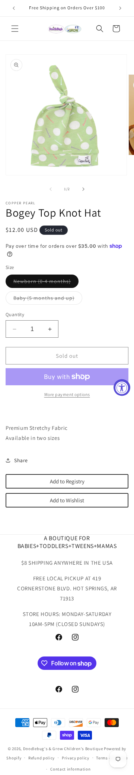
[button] (15, 28)
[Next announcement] (120, 8)
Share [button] (21, 460)
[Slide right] (83, 189)
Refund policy (41, 758)
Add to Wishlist (67, 500)
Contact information (70, 769)
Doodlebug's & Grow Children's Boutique (63, 748)
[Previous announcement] (14, 8)
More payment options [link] (67, 394)
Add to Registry (67, 481)
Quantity (15, 314)
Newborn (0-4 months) (46, 283)
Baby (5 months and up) (47, 299)
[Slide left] (50, 189)
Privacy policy (75, 758)
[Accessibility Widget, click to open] (122, 387)
